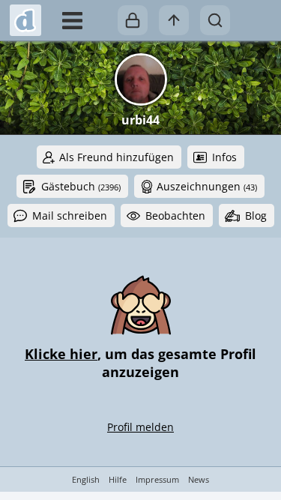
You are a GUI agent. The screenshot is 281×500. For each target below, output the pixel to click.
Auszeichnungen (207, 186)
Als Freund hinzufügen (116, 157)
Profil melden (140, 427)
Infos (224, 157)
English (86, 479)
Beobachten (175, 215)
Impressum (157, 479)
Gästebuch (81, 186)
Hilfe (118, 479)
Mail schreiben (69, 215)
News (198, 479)
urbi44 (140, 120)
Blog (256, 215)
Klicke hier (61, 354)
